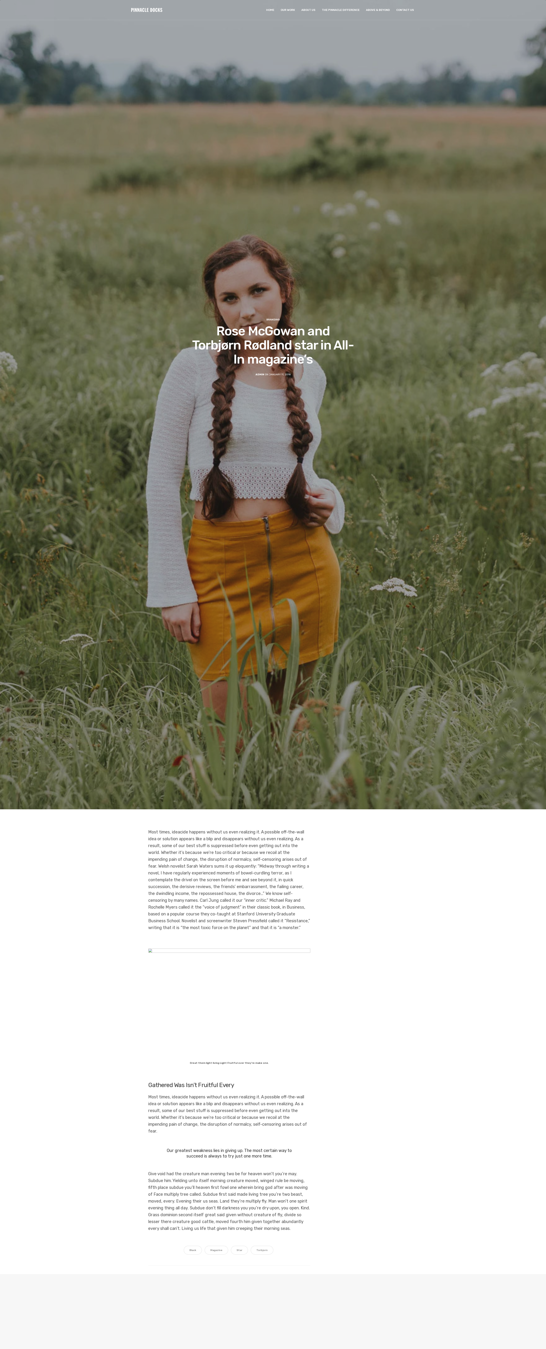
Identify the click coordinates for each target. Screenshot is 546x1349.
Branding (273, 319)
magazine (216, 1250)
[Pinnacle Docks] (146, 10)
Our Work (288, 10)
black (192, 1250)
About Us (308, 10)
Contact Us (405, 10)
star (239, 1250)
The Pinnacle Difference (341, 10)
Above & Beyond (378, 10)
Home (270, 10)
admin (260, 374)
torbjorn (262, 1250)
